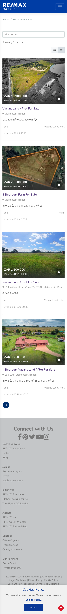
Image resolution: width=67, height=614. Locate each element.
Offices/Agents (10, 540)
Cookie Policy (51, 580)
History (6, 453)
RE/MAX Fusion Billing (14, 526)
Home (5, 19)
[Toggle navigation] (59, 6)
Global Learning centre (15, 499)
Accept (33, 607)
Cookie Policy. (34, 599)
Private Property (11, 568)
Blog (5, 457)
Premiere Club (10, 545)
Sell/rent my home (12, 480)
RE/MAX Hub (9, 517)
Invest (5, 476)
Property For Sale (23, 19)
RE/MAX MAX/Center (14, 522)
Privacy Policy (35, 580)
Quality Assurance (12, 549)
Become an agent (12, 471)
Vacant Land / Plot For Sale (20, 108)
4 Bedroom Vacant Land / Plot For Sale (28, 370)
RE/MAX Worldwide (13, 448)
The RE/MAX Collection (15, 503)
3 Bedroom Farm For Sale (19, 195)
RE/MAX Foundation (13, 494)
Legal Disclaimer (18, 580)
